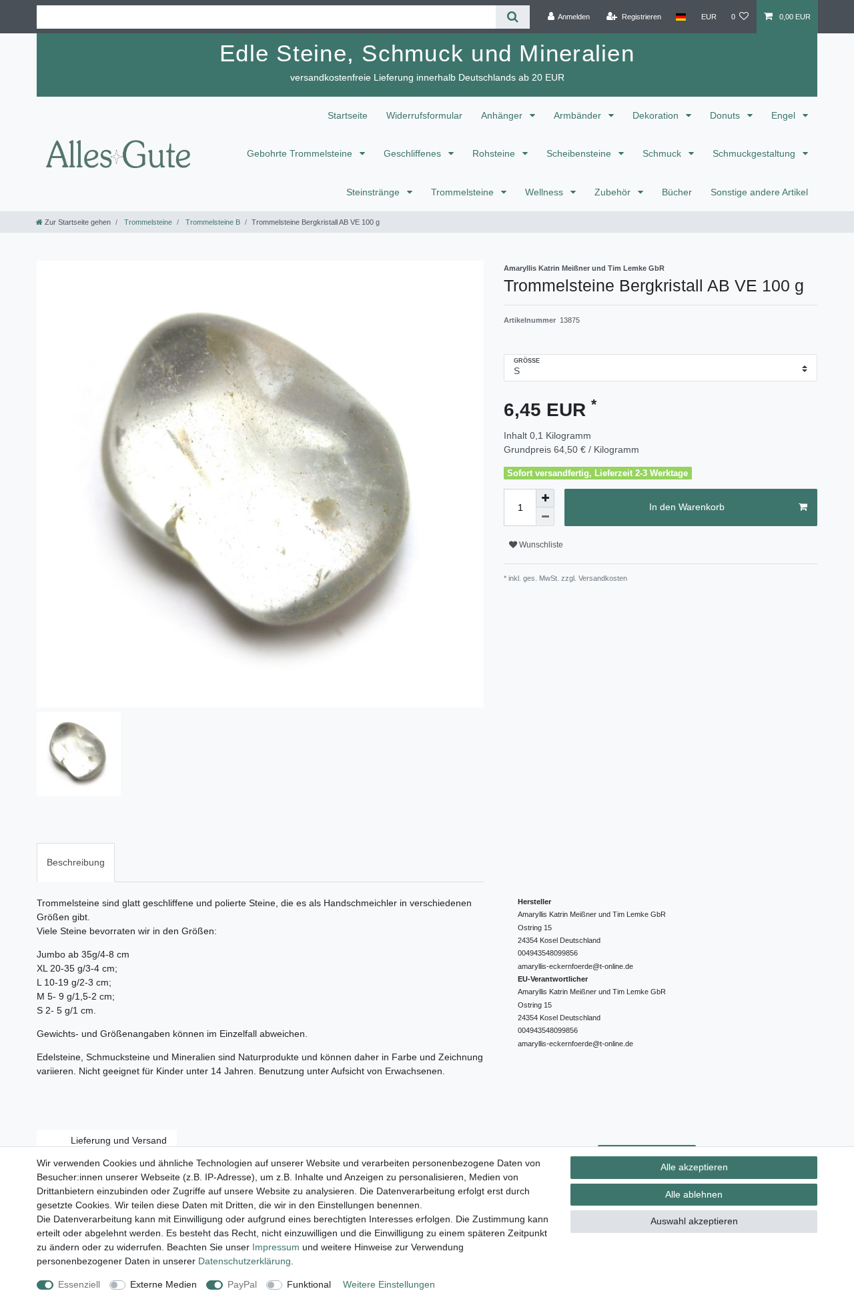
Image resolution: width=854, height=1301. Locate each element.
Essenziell (79, 1284)
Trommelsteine (463, 192)
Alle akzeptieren (694, 1167)
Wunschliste (540, 544)
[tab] (76, 862)
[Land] (681, 16)
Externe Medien (163, 1284)
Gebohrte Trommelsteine (301, 153)
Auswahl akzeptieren (694, 1221)
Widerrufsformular (424, 115)
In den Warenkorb (687, 506)
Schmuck (663, 153)
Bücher (677, 192)
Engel (784, 115)
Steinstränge (374, 192)
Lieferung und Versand (119, 1140)
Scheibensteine (580, 153)
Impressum (276, 1247)
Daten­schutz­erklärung (244, 1261)
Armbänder (579, 115)
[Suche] (513, 17)
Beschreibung (76, 862)
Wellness (545, 192)
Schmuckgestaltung (755, 153)
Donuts (726, 115)
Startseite (348, 115)
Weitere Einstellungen (389, 1284)
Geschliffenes (414, 153)
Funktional (309, 1284)
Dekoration (656, 115)
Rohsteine (495, 153)
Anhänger (503, 115)
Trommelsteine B (211, 222)
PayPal (242, 1284)
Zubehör (613, 192)
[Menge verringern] (545, 516)
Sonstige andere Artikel (759, 192)
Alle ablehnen (694, 1194)
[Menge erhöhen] (545, 498)
